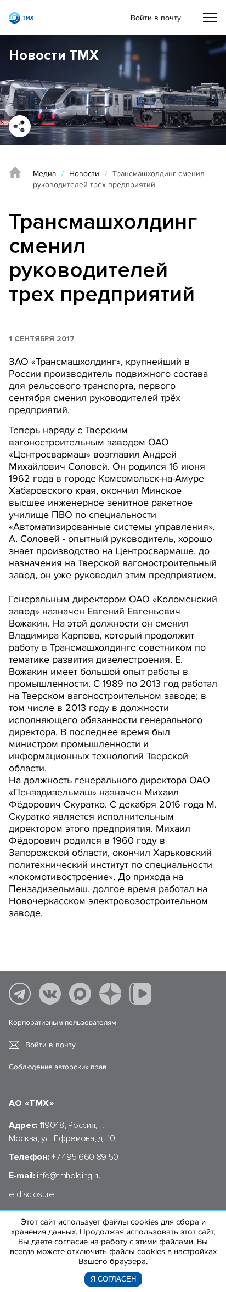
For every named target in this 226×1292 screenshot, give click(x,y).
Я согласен (113, 1279)
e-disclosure (31, 1194)
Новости (84, 173)
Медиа (44, 173)
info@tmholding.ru (69, 1175)
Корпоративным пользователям (62, 1022)
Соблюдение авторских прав (57, 1067)
